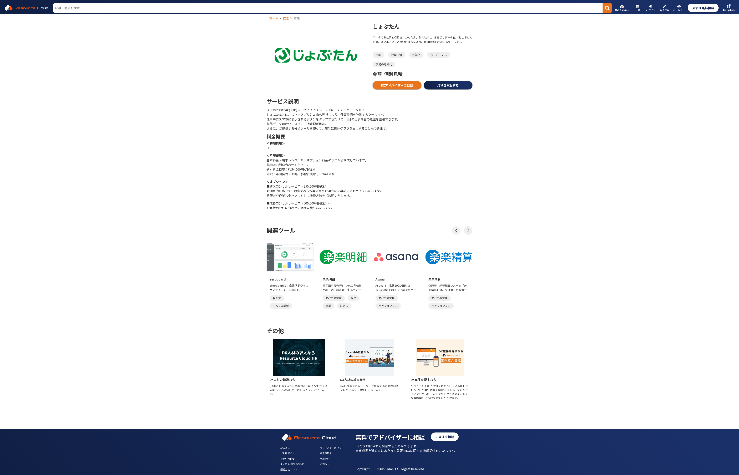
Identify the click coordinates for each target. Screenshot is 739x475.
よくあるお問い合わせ (292, 464)
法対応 (344, 306)
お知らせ (325, 464)
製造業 (277, 298)
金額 (377, 74)
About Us (285, 447)
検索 (286, 18)
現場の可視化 (384, 64)
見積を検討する (448, 85)
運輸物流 (396, 55)
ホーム (274, 18)
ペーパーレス (438, 55)
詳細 (296, 18)
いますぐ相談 (445, 436)
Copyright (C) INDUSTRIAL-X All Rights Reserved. (390, 469)
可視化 (416, 55)
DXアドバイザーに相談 (397, 85)
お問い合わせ (287, 458)
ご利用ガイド (287, 453)
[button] (456, 230)
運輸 (378, 55)
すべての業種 (281, 306)
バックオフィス (388, 306)
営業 (328, 306)
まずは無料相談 (703, 8)
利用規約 (325, 458)
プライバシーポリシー (332, 447)
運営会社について (289, 469)
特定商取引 (326, 453)
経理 (353, 298)
